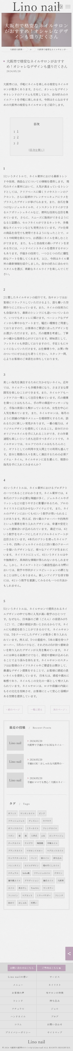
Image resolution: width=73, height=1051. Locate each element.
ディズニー (34, 820)
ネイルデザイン (32, 865)
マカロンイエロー (35, 850)
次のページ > (60, 709)
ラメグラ (29, 843)
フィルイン (13, 895)
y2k (43, 835)
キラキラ (47, 820)
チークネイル (14, 843)
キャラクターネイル (17, 858)
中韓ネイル (52, 843)
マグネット (27, 895)
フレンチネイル (50, 828)
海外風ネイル (14, 880)
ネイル (11, 888)
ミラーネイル (32, 828)
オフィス (12, 813)
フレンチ (59, 895)
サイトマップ (54, 1032)
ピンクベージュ (56, 835)
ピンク (42, 813)
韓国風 (40, 843)
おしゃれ (23, 902)
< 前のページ (13, 709)
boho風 (26, 873)
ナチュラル (13, 873)
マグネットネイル (55, 850)
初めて (11, 902)
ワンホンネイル (27, 813)
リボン (11, 835)
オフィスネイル (15, 828)
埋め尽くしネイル (51, 865)
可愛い (34, 902)
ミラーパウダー (44, 895)
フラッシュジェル (16, 820)
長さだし (23, 888)
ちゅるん (35, 888)
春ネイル (45, 858)
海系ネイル (48, 880)
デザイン (58, 873)
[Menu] (68, 6)
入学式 (34, 835)
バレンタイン (14, 865)
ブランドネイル (15, 850)
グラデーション (32, 880)
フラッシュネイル (42, 873)
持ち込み (57, 858)
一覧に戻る (36, 709)
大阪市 (61, 880)
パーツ (34, 858)
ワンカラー (48, 888)
